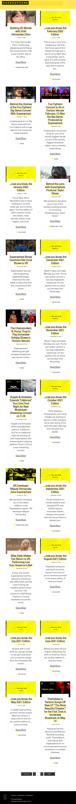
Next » (49, 774)
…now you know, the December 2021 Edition (55, 260)
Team (26, 67)
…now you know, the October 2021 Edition (55, 400)
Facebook (21, 795)
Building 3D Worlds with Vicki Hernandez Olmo (21, 31)
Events (22, 143)
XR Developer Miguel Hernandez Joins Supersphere (20, 488)
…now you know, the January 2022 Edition (21, 187)
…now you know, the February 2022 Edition (55, 31)
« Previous (27, 774)
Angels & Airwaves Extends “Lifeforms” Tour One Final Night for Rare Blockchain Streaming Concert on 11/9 (21, 406)
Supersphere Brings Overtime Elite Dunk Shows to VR (21, 260)
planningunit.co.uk (25, 801)
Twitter (13, 795)
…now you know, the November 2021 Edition (55, 330)
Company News (20, 67)
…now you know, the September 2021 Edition (55, 488)
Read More (21, 62)
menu (72, 2)
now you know (56, 79)
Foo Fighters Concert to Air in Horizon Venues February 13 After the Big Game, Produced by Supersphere (55, 113)
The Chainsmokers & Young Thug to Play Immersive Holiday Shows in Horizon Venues (20, 334)
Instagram (29, 795)
